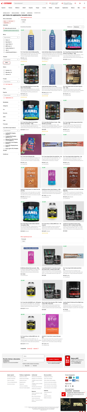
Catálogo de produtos (48, 376)
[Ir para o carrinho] (79, 3)
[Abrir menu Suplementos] (68, 8)
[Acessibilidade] (84, 3)
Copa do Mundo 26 (48, 392)
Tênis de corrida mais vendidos (50, 382)
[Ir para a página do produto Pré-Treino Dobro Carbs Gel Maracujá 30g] (31, 40)
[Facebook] (66, 386)
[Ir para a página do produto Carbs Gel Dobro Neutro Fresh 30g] (52, 74)
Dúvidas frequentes (11, 378)
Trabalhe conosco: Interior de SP (37, 381)
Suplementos (65, 7)
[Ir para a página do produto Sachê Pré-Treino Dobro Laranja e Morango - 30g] (52, 324)
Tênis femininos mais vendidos (50, 384)
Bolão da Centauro (47, 397)
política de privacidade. (56, 363)
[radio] (6, 62)
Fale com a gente (10, 380)
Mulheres (17, 7)
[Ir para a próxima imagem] (40, 40)
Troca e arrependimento (12, 382)
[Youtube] (73, 386)
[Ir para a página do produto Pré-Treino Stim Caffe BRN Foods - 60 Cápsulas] (31, 290)
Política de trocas (23, 380)
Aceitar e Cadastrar (54, 359)
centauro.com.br (6, 12)
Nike (79, 7)
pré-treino (23, 12)
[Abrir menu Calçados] (33, 8)
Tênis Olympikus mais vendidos (50, 387)
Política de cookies (23, 376)
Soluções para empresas (37, 386)
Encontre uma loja (11, 384)
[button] (11, 28)
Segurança (22, 384)
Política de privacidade (24, 378)
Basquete (57, 7)
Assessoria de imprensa (36, 376)
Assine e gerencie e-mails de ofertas (37, 394)
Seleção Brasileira (47, 395)
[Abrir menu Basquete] (60, 8)
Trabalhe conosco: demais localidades (37, 384)
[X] (70, 386)
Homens (10, 7)
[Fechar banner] (84, 392)
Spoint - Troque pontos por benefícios (37, 400)
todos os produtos (15, 12)
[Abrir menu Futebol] (52, 8)
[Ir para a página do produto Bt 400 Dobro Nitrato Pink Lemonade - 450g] (31, 256)
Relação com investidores (37, 378)
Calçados (31, 7)
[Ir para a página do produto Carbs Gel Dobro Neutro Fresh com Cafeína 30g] (52, 40)
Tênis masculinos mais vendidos (50, 385)
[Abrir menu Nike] (80, 8)
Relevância (76, 26)
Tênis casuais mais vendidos (49, 380)
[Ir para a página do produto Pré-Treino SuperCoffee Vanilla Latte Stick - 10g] (73, 256)
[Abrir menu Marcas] (75, 8)
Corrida (44, 7)
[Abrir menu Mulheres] (20, 8)
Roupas (37, 7)
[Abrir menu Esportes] (6, 8)
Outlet (84, 7)
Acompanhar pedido (11, 376)
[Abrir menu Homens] (12, 8)
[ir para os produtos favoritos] (75, 3)
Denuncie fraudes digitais (25, 387)
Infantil (24, 7)
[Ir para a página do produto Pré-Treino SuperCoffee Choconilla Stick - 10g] (52, 144)
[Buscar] (46, 3)
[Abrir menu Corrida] (46, 8)
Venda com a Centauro (36, 388)
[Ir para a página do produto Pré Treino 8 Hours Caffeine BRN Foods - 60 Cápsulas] (31, 324)
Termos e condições (24, 385)
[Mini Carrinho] (79, 3)
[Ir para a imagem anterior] (22, 40)
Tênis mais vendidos (48, 378)
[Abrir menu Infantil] (26, 8)
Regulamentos (22, 382)
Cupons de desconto (36, 398)
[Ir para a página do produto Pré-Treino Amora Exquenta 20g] (31, 144)
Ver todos (5, 150)
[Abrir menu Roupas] (39, 8)
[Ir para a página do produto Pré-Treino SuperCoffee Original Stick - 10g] (73, 144)
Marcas (73, 7)
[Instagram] (68, 386)
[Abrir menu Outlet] (86, 8)
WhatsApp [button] (29, 348)
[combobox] (29, 3)
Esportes (3, 7)
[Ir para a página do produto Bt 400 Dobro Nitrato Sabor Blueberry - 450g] (52, 177)
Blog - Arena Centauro (36, 396)
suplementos (29, 12)
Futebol (50, 7)
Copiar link (35, 348)
